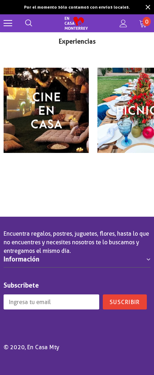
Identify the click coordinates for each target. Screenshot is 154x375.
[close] (147, 7)
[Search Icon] (28, 23)
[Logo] (76, 23)
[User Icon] (123, 23)
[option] (77, 7)
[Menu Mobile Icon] (8, 23)
